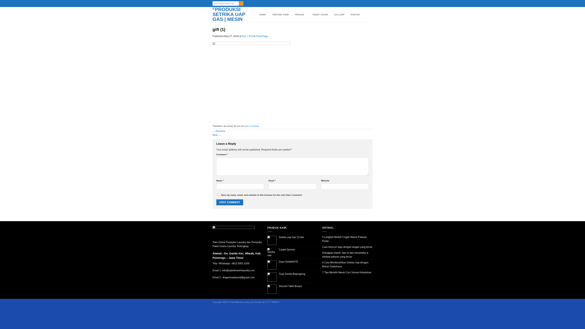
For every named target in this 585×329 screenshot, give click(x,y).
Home (262, 14)
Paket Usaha (320, 14)
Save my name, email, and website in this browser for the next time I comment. (261, 195)
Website (325, 180)
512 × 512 (247, 36)
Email (272, 180)
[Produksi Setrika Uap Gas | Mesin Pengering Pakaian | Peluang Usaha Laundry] (233, 14)
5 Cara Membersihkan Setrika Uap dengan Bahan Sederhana (345, 264)
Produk (299, 14)
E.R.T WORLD (272, 302)
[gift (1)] (252, 80)
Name (219, 180)
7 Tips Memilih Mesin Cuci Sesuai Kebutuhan (346, 272)
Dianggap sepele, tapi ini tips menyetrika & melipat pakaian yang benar (345, 254)
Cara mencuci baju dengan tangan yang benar (347, 247)
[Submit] (241, 3)
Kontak (355, 14)
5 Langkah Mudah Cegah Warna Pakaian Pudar (344, 239)
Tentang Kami (280, 14)
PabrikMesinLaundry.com (242, 302)
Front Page (262, 36)
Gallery (339, 14)
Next (217, 135)
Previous (219, 131)
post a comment (252, 126)
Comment (222, 154)
